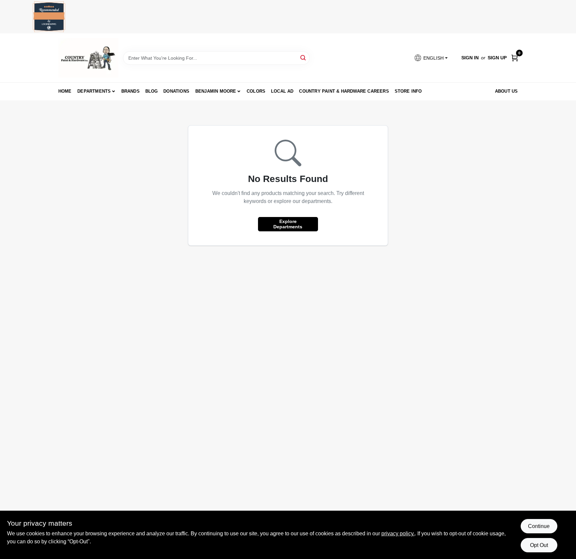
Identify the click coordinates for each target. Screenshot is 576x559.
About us (506, 91)
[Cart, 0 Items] (514, 57)
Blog (151, 91)
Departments (94, 91)
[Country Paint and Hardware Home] (88, 58)
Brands (130, 91)
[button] (430, 58)
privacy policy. (398, 533)
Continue (539, 526)
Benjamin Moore (215, 91)
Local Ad (282, 91)
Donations (176, 91)
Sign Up (497, 57)
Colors (256, 91)
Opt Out (539, 545)
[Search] (303, 57)
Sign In (470, 57)
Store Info (408, 91)
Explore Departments (287, 224)
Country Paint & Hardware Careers (344, 91)
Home (65, 91)
